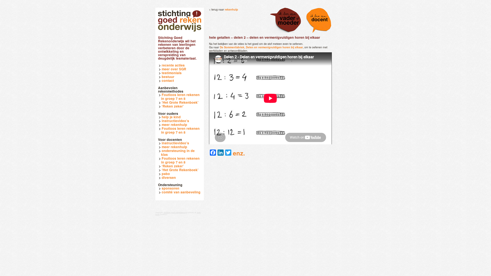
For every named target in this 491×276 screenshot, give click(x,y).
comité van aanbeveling (181, 192)
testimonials (172, 73)
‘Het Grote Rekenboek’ (180, 102)
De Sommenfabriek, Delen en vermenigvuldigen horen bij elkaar (261, 47)
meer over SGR (174, 69)
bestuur (168, 76)
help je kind (171, 117)
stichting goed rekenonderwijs (175, 212)
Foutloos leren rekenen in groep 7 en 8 (180, 96)
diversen (169, 177)
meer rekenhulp (174, 124)
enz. (239, 153)
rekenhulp (231, 9)
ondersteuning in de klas (178, 152)
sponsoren (170, 188)
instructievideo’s (175, 120)
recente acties (173, 65)
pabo (166, 173)
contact (168, 80)
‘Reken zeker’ (173, 106)
